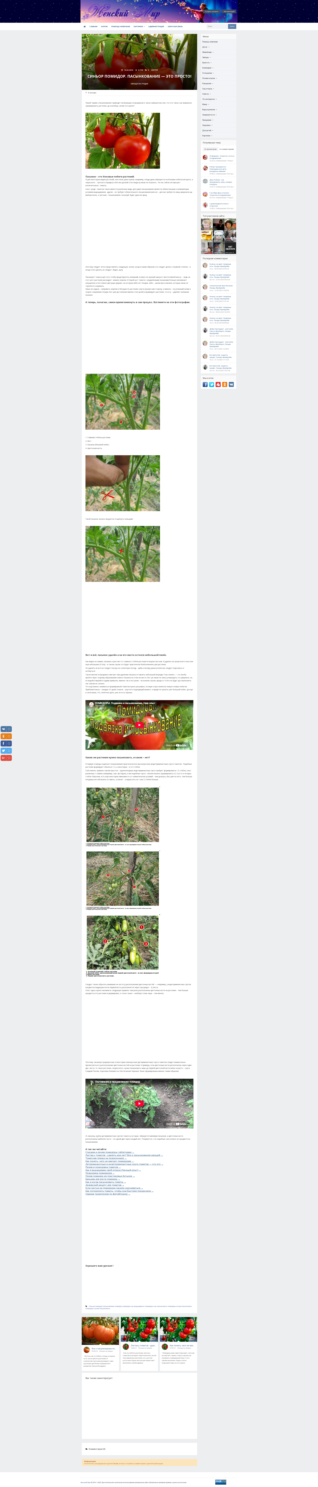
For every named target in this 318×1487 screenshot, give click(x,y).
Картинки (138, 26)
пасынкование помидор (112, 1306)
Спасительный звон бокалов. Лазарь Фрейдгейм (221, 287)
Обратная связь (175, 26)
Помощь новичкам (120, 26)
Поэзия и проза (208, 78)
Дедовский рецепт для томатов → (104, 1184)
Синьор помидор (95, 1306)
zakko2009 (217, 252)
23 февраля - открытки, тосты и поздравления (222, 157)
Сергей (204, 241)
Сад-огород (207, 89)
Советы (205, 94)
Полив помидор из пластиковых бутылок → (110, 1176)
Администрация (156, 26)
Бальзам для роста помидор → (102, 1178)
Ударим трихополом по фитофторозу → (107, 1193)
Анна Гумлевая (216, 230)
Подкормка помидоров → (100, 1173)
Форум (104, 26)
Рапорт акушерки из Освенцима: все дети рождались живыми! (218, 169)
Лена (203, 229)
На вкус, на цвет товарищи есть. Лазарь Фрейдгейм (220, 265)
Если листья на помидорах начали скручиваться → (114, 1187)
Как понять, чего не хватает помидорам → (109, 1161)
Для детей (206, 130)
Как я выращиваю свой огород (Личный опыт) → (113, 1170)
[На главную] (94, 11)
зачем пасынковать (102, 1308)
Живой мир (207, 52)
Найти (232, 26)
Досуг (204, 47)
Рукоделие (206, 83)
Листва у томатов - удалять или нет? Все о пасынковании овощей (143, 1345)
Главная (93, 26)
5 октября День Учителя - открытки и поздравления (220, 194)
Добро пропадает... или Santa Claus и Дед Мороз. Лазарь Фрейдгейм (221, 331)
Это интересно (208, 99)
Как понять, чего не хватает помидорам (182, 1345)
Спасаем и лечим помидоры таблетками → (109, 1152)
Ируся (215, 241)
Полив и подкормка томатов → (103, 1167)
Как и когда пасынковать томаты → (105, 1181)
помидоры (126, 1306)
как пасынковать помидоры (165, 1306)
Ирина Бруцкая (228, 230)
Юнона (204, 252)
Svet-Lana (228, 252)
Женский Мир (85, 1482)
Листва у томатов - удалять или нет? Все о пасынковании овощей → (124, 1155)
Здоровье (206, 125)
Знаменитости (208, 115)
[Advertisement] (139, 232)
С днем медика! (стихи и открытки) (219, 205)
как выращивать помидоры (142, 1306)
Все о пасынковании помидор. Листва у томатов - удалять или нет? (104, 1348)
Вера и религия (208, 110)
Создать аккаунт (212, 11)
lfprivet (212, 280)
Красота (205, 63)
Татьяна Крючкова (229, 242)
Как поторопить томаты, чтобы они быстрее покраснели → (119, 1190)
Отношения (207, 73)
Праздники (206, 120)
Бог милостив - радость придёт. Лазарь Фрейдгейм (221, 356)
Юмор (204, 104)
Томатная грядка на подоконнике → (106, 1158)
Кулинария (206, 68)
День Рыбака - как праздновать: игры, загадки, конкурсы (221, 182)
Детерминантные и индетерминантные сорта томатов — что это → (124, 1164)
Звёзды (205, 57)
